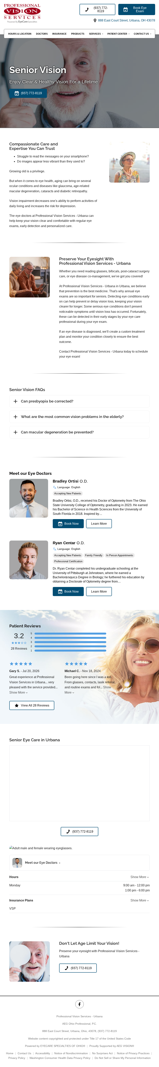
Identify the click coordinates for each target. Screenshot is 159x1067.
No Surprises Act (102, 1053)
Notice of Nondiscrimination (71, 1053)
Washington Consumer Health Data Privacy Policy (59, 1057)
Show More (17, 692)
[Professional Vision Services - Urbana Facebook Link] (79, 1004)
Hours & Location (19, 33)
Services (95, 33)
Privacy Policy (16, 1057)
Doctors (42, 33)
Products (77, 33)
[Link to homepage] (28, 13)
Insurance (59, 33)
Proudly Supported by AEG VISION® (111, 1045)
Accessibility (42, 1053)
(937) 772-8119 (107, 1031)
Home (9, 1053)
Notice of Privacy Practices (133, 1053)
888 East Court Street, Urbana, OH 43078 (126, 20)
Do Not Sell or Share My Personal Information (123, 1057)
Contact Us (141, 33)
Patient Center (117, 33)
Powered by (55, 1045)
